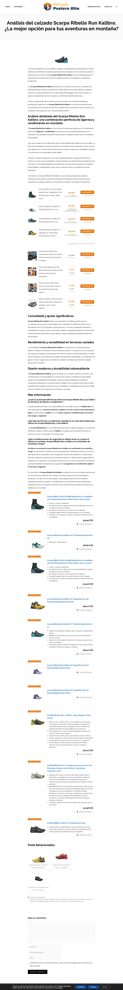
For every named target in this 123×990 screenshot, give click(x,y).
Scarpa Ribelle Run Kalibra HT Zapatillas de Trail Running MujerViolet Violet (68, 666)
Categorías (18, 6)
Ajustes (105, 987)
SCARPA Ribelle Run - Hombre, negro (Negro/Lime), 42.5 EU (69, 716)
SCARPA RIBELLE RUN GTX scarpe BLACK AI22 (66, 823)
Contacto (108, 6)
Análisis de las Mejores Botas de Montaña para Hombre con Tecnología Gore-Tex (56, 901)
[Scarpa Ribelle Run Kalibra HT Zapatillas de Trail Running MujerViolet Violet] (37, 671)
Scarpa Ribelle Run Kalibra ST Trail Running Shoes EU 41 (69, 625)
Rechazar (93, 987)
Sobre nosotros (94, 6)
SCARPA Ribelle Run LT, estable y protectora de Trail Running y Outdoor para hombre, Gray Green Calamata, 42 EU (69, 768)
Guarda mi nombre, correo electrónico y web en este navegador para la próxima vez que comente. (61, 964)
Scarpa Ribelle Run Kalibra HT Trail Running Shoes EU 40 (70, 536)
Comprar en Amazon (85, 524)
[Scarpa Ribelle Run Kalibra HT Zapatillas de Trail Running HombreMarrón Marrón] (37, 605)
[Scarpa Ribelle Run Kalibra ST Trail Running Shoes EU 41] (37, 630)
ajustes (60, 988)
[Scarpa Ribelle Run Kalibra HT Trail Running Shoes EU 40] (37, 541)
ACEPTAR (81, 987)
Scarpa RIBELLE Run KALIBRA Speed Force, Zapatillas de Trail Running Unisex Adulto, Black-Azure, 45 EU (70, 497)
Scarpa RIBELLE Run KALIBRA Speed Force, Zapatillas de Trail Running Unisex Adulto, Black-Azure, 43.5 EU (70, 561)
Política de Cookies (65, 986)
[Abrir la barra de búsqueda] (116, 7)
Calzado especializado (37, 897)
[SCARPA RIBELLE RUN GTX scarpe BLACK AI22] (37, 829)
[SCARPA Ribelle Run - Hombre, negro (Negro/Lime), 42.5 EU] (37, 720)
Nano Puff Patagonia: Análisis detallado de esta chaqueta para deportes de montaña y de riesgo (61, 899)
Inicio (8, 6)
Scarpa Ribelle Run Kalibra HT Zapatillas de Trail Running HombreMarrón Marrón (50, 233)
